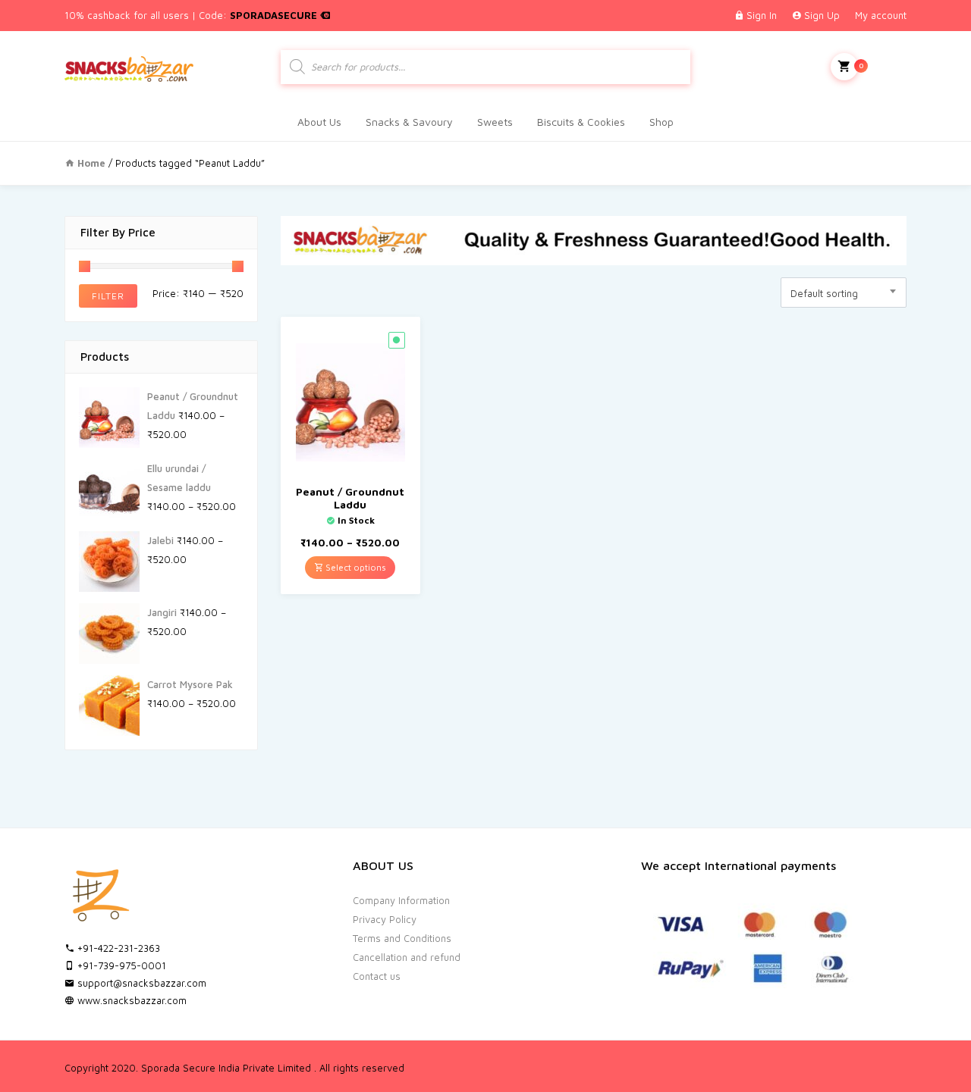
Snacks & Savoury (409, 121)
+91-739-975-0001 (120, 965)
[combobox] (844, 292)
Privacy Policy (384, 919)
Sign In (761, 15)
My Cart (883, 65)
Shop (661, 121)
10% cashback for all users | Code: (192, 15)
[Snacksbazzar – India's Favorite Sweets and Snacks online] (128, 66)
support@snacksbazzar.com (140, 983)
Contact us (377, 976)
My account (881, 15)
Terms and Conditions (402, 938)
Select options (354, 567)
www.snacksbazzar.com (130, 1000)
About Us (319, 121)
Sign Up (822, 15)
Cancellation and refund (406, 957)
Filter (108, 296)
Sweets (495, 121)
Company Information (401, 900)
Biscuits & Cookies (581, 121)
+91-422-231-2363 (117, 948)
